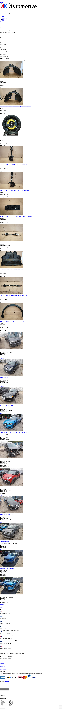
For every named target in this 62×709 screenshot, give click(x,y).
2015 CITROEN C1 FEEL (5, 377)
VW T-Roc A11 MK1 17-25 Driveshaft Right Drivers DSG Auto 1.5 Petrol (14, 295)
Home (1, 12)
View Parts (1, 358)
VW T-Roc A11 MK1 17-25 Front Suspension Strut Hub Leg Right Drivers (14, 164)
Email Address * (11, 701)
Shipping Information (8, 12)
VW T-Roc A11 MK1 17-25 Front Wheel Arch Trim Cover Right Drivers (13, 321)
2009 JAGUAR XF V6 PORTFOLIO (7, 405)
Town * (10, 692)
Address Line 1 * (11, 690)
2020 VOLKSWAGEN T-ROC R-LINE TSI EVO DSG (10, 350)
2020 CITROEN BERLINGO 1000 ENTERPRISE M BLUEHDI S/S (13, 459)
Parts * (10, 707)
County (10, 693)
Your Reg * (10, 704)
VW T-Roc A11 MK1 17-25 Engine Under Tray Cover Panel (11, 269)
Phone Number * (11, 703)
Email (2, 607)
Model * (10, 706)
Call (1, 607)
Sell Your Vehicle (13, 12)
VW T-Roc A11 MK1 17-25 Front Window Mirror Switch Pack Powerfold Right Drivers (16, 216)
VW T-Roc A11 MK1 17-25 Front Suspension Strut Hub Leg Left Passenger (14, 190)
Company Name (11, 702)
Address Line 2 (11, 691)
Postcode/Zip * (11, 694)
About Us (3, 12)
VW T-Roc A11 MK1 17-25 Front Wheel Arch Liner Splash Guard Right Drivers (15, 79)
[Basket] (0, 23)
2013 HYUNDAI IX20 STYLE (6, 541)
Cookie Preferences (3, 669)
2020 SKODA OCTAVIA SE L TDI (7, 568)
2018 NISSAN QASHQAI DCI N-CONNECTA (9, 595)
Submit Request (3, 695)
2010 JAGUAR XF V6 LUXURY (6, 514)
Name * (10, 700)
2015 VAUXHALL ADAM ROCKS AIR (7, 487)
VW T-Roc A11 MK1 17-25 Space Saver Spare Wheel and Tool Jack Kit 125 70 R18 (16, 138)
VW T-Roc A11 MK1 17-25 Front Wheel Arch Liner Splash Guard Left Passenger (15, 106)
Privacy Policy (2, 666)
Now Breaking (18, 12)
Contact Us (22, 12)
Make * (10, 705)
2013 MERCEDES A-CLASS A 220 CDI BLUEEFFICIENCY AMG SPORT (14, 432)
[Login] (1, 10)
